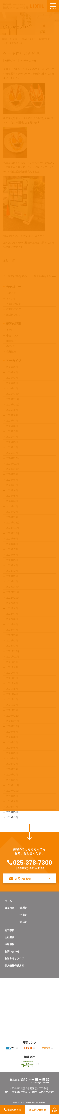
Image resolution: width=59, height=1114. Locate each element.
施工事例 (9, 930)
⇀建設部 (23, 921)
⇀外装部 (23, 914)
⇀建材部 (23, 907)
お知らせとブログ (14, 958)
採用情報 (9, 944)
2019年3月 (12, 817)
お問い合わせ (12, 951)
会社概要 (9, 937)
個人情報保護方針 (14, 965)
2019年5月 (12, 812)
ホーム (8, 901)
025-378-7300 (32, 862)
